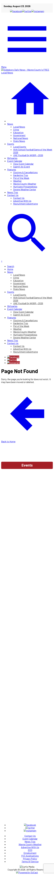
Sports (10, 143)
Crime (16, 129)
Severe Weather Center (24, 189)
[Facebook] (13, 357)
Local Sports (19, 146)
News (10, 123)
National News (20, 138)
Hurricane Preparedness (25, 186)
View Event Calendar (23, 163)
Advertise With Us (22, 200)
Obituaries (12, 158)
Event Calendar (14, 160)
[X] (12, 359)
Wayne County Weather (24, 183)
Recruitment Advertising (25, 203)
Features (11, 169)
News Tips (12, 192)
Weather (17, 180)
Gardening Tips (20, 175)
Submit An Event (21, 166)
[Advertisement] (27, 498)
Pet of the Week (21, 178)
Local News (19, 126)
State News (19, 141)
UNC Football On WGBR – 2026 (28, 155)
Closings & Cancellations (25, 172)
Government (19, 135)
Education (18, 132)
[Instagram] (13, 362)
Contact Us (12, 195)
